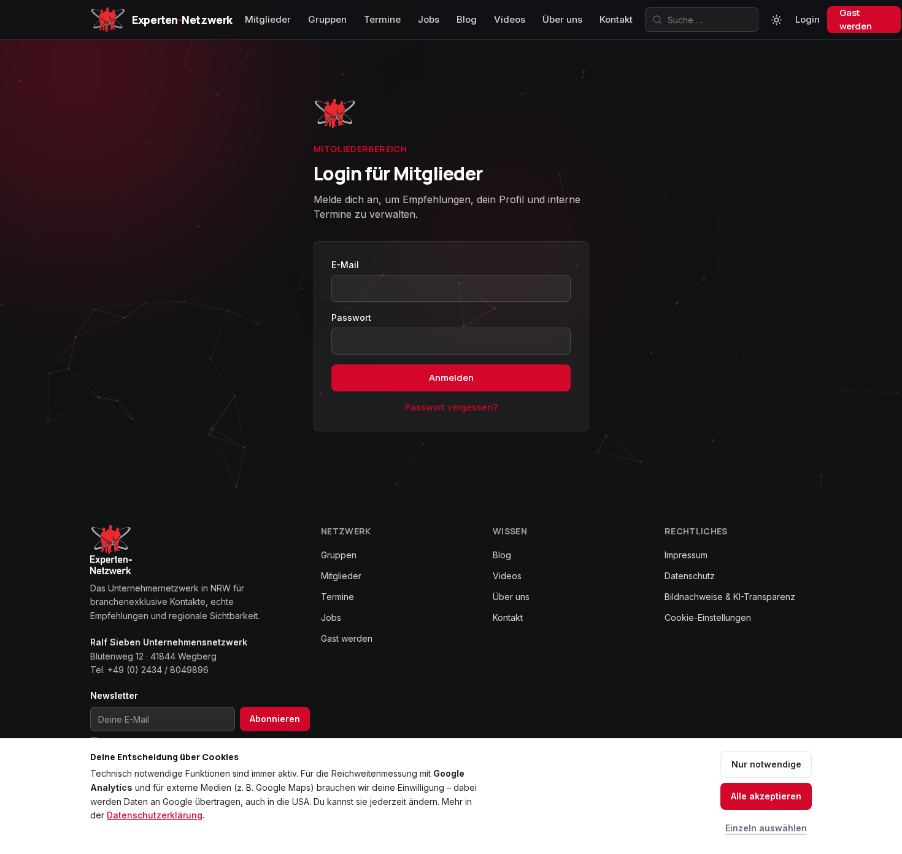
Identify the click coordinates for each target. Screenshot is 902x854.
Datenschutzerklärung (154, 815)
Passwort (351, 317)
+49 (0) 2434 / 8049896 (158, 669)
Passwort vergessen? (451, 407)
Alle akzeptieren (766, 796)
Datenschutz (690, 576)
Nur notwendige (766, 764)
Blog (467, 19)
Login (807, 19)
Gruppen (327, 19)
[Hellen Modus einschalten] (777, 19)
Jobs (428, 19)
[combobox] (701, 19)
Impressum (686, 555)
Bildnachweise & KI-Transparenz (730, 596)
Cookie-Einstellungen (708, 617)
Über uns (562, 19)
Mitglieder (268, 19)
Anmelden (451, 377)
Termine (382, 19)
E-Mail (345, 265)
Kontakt (616, 19)
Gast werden (855, 19)
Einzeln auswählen (766, 828)
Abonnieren (275, 719)
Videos (509, 19)
